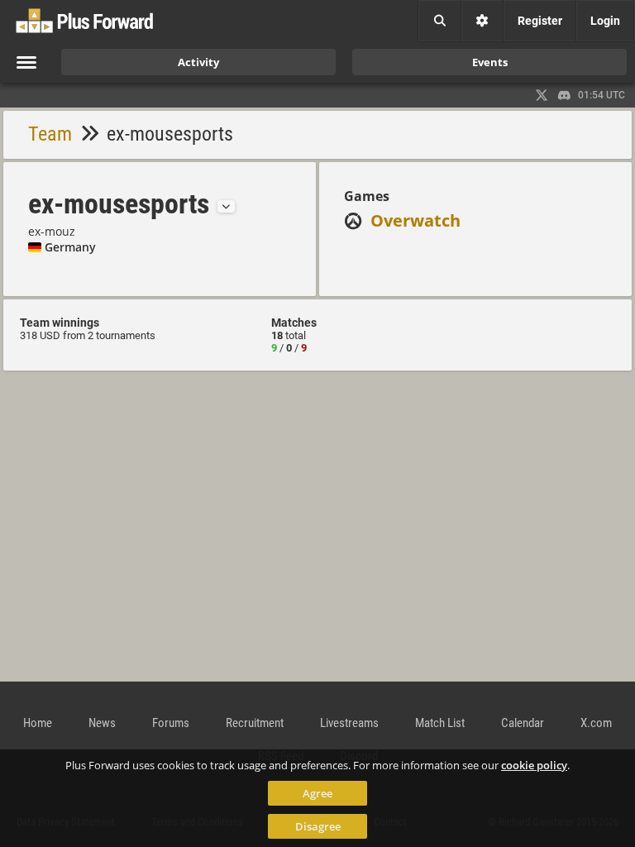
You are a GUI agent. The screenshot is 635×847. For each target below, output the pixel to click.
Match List (440, 722)
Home (37, 722)
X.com (596, 722)
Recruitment (255, 722)
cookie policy (534, 765)
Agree (317, 793)
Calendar (522, 722)
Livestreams (349, 722)
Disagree (318, 826)
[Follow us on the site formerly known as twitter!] (541, 95)
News (102, 722)
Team (50, 134)
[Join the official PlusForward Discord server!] (565, 95)
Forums (170, 722)
